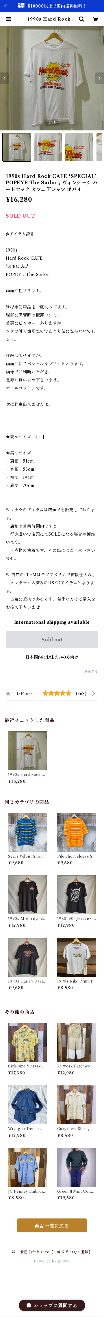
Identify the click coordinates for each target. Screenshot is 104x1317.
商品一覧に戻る (52, 1226)
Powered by (46, 1261)
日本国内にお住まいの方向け (52, 657)
